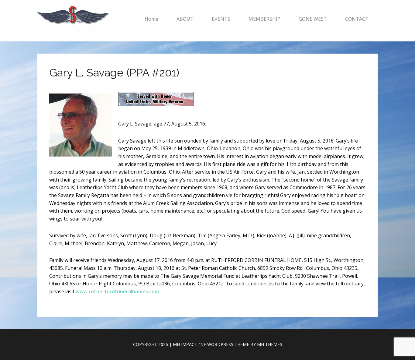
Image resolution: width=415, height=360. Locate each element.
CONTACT (357, 19)
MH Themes (269, 344)
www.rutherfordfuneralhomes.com (117, 291)
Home (151, 19)
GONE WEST (313, 19)
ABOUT (185, 19)
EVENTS (221, 19)
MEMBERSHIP (264, 19)
